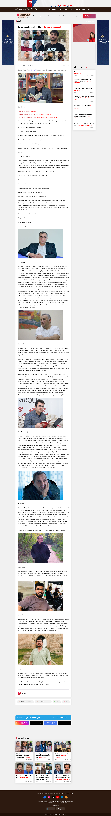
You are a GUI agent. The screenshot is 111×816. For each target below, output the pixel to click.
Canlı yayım (88, 16)
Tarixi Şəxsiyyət (74, 16)
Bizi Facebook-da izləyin (51, 723)
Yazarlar (66, 9)
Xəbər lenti (78, 67)
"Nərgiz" (33, 70)
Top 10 (89, 9)
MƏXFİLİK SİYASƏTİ (69, 793)
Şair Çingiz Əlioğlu (27, 111)
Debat (78, 9)
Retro (65, 16)
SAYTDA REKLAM (58, 793)
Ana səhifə (88, 21)
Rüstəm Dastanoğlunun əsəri (38, 117)
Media (55, 16)
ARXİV (51, 793)
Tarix (60, 16)
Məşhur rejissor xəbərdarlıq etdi (35, 114)
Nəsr (60, 9)
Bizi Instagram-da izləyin (23, 723)
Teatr (50, 16)
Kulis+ (83, 9)
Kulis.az (24, 693)
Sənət (72, 9)
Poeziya (54, 9)
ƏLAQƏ (47, 793)
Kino (45, 16)
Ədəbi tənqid (37, 16)
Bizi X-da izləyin (64, 723)
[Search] (95, 9)
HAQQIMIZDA (40, 793)
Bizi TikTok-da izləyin (37, 723)
